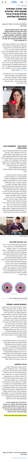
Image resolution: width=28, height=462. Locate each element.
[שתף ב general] (2, 2)
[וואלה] (14, 2)
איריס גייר (14, 458)
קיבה (23, 458)
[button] (21, 2)
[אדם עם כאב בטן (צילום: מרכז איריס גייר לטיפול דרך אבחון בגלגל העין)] (14, 228)
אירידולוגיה (19, 458)
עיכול (25, 458)
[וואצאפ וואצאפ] (5, 2)
